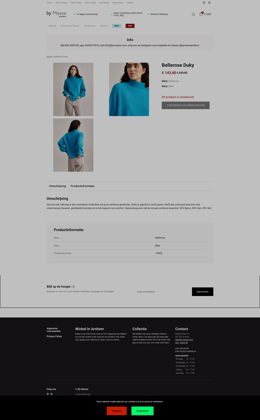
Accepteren (142, 410)
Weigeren (117, 410)
